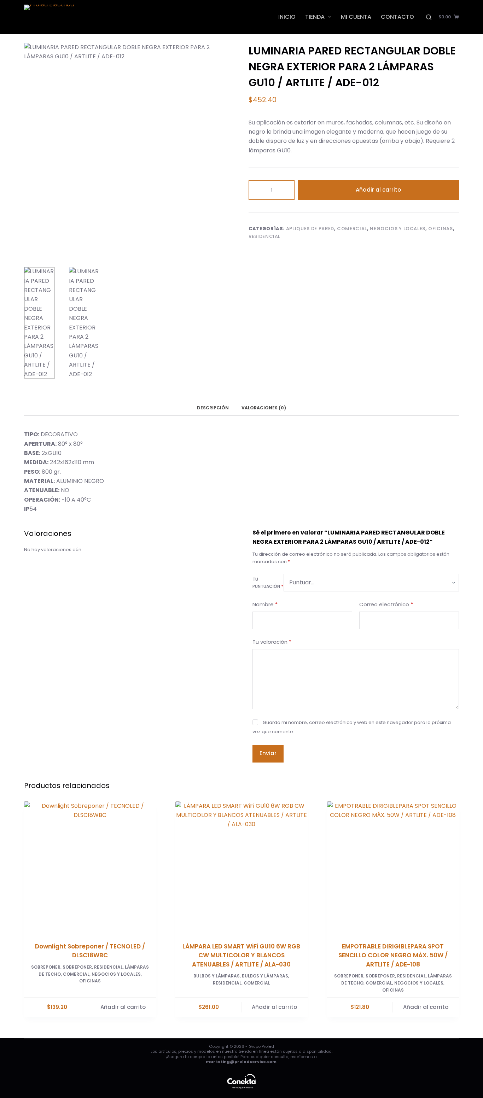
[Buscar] (428, 17)
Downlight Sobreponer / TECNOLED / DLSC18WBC (90, 951)
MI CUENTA (356, 17)
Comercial (352, 228)
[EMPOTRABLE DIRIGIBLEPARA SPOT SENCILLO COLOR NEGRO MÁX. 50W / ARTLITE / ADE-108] (393, 867)
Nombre (265, 604)
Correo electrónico (386, 604)
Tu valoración (271, 642)
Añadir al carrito (378, 189)
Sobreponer (45, 967)
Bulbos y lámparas (216, 976)
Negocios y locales (397, 228)
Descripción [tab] (213, 408)
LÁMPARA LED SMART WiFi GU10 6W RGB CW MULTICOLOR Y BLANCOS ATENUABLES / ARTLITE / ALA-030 (241, 955)
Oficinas (440, 228)
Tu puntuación (267, 582)
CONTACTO (397, 17)
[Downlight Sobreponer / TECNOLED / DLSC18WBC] (90, 867)
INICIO (287, 17)
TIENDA (315, 17)
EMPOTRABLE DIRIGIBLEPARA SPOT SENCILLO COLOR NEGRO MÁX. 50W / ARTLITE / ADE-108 (393, 955)
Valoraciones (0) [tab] (264, 408)
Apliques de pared (310, 228)
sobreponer (77, 967)
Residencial (264, 236)
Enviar (268, 753)
